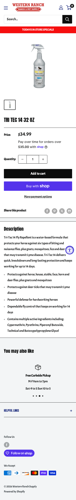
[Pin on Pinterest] (54, 210)
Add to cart (38, 174)
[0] (68, 7)
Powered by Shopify (14, 491)
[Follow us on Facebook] (6, 444)
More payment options (38, 197)
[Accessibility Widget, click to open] (69, 250)
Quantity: (10, 159)
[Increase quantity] (43, 159)
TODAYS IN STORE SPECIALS (38, 29)
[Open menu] (6, 8)
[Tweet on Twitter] (62, 210)
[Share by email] (69, 210)
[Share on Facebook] (47, 210)
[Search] (67, 19)
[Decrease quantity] (22, 159)
